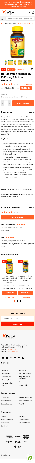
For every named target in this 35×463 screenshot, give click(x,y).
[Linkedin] (23, 357)
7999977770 (12, 349)
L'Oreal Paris (5, 398)
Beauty (3, 416)
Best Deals (4, 426)
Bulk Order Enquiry (25, 373)
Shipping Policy (7, 380)
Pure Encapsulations (25, 398)
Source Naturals (6, 404)
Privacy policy (6, 373)
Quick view (10, 297)
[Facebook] (3, 357)
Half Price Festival (24, 423)
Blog (20, 382)
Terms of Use (6, 377)
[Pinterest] (11, 357)
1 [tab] (14, 301)
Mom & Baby (5, 423)
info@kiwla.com (13, 351)
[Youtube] (19, 357)
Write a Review (27, 84)
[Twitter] (15, 357)
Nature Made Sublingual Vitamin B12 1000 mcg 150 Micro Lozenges (9, 279)
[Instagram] (7, 357)
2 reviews (17, 84)
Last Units (22, 416)
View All (21, 404)
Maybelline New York (25, 401)
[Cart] (33, 12)
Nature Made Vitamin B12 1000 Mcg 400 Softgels (25, 278)
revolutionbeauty (7, 401)
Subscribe (17, 324)
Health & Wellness (7, 420)
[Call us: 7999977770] (29, 12)
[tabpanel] (9, 278)
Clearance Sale (24, 420)
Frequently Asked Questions (24, 378)
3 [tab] (20, 301)
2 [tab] (17, 301)
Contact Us (22, 370)
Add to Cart (23, 103)
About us (5, 370)
